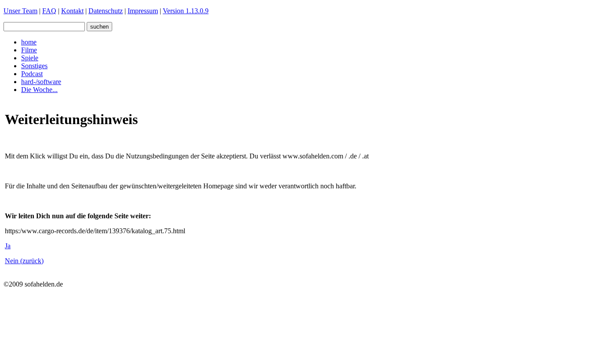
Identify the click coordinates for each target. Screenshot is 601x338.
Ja (8, 246)
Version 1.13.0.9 (186, 11)
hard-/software (41, 81)
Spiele (29, 58)
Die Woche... (39, 89)
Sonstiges (34, 66)
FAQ (49, 11)
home (29, 42)
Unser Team (20, 11)
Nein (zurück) (24, 261)
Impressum (143, 11)
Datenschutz (105, 11)
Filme (29, 50)
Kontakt (72, 11)
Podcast (32, 73)
